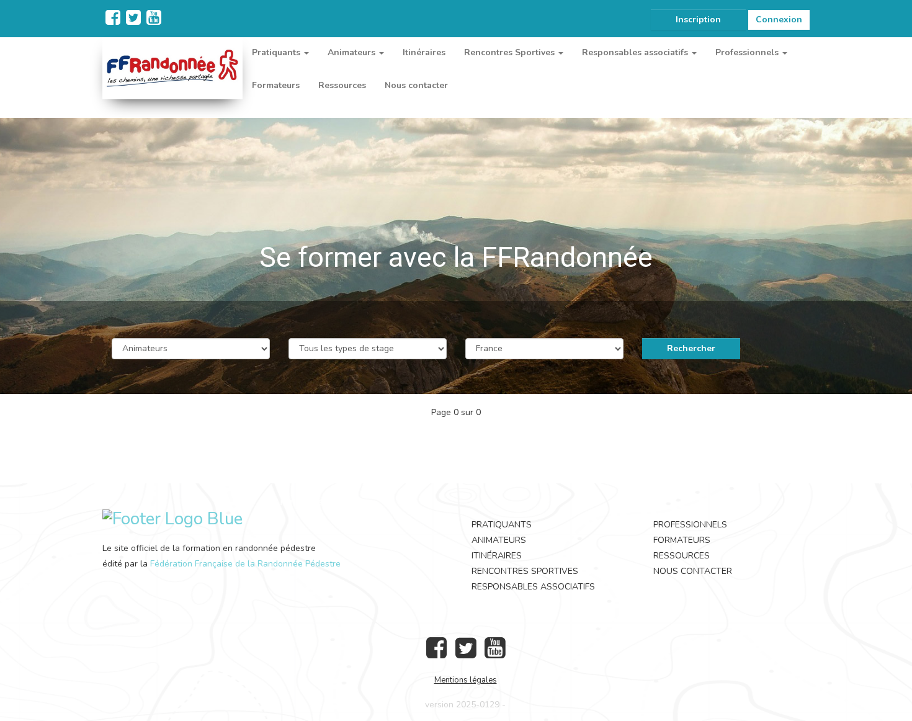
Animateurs (499, 540)
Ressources (342, 85)
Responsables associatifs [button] (636, 52)
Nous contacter (416, 85)
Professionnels (690, 525)
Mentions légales (465, 680)
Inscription (698, 19)
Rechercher (691, 348)
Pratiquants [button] (277, 52)
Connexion (779, 19)
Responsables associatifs (533, 587)
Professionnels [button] (748, 52)
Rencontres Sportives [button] (510, 52)
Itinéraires (424, 52)
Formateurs (276, 85)
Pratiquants (502, 525)
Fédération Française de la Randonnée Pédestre (245, 564)
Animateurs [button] (353, 52)
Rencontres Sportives (525, 571)
